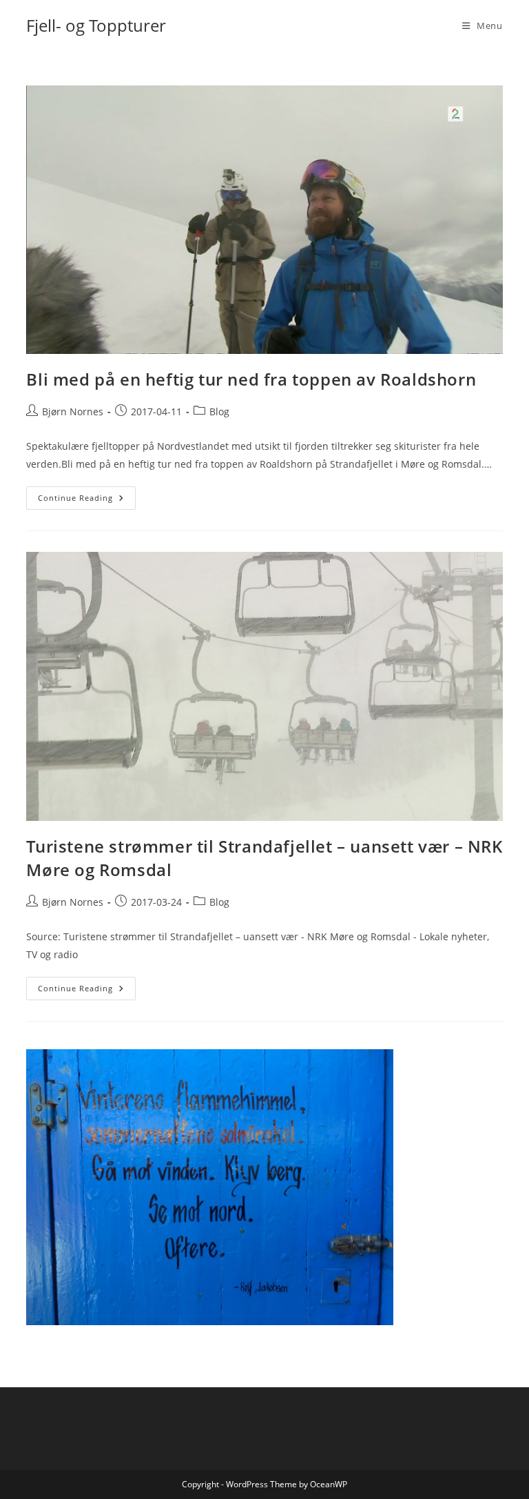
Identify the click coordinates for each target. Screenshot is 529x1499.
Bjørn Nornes (72, 411)
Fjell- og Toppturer (96, 25)
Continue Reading (87, 500)
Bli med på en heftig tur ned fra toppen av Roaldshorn (251, 379)
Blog (219, 411)
